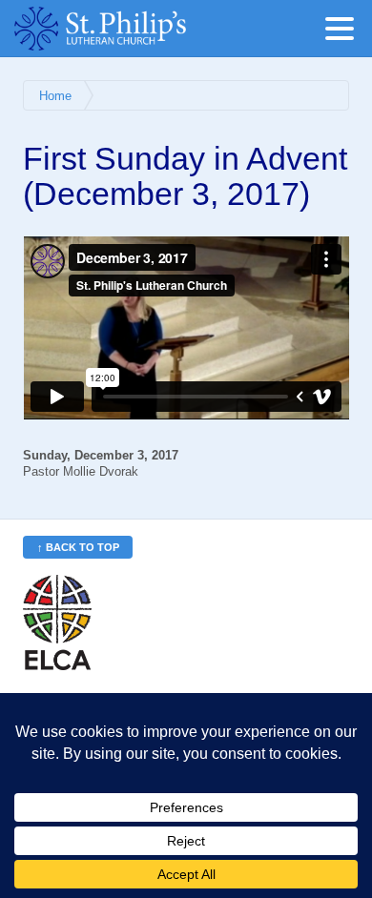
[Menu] (344, 32)
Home (55, 96)
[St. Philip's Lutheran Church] (128, 29)
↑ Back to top (78, 547)
